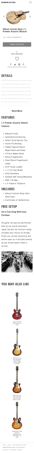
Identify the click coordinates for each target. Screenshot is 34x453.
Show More (17, 111)
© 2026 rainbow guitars (19, 445)
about (5, 445)
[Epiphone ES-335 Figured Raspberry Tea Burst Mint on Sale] (17, 415)
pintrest (19, 449)
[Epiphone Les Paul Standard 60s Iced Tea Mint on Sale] (17, 379)
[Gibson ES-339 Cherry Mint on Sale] (17, 306)
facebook (6, 449)
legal (9, 445)
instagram (13, 449)
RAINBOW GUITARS (8, 2)
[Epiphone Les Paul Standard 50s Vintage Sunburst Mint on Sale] (17, 342)
